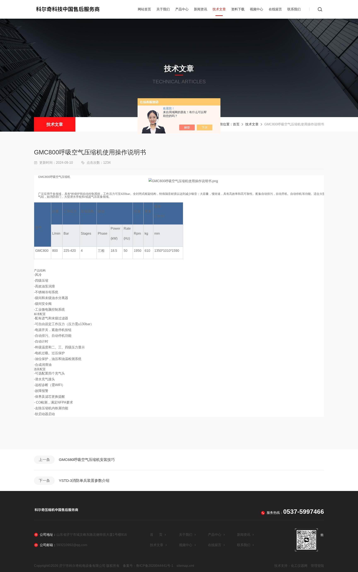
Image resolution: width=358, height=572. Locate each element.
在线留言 (275, 9)
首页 (236, 124)
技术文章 (219, 9)
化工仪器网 (299, 565)
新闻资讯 (200, 9)
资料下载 (237, 9)
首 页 (156, 534)
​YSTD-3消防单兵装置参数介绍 (84, 481)
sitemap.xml (185, 565)
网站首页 (144, 9)
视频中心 (256, 9)
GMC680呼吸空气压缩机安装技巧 (87, 460)
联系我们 (294, 9)
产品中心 (182, 9)
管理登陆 (317, 565)
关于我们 (163, 9)
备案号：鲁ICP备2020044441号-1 (148, 565)
